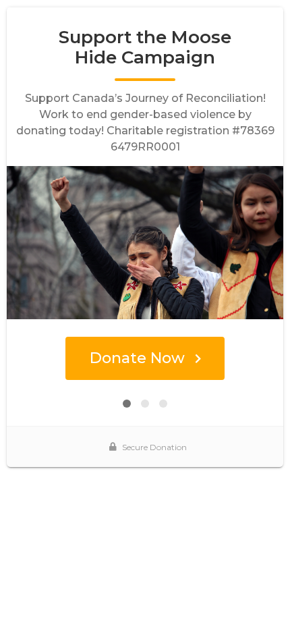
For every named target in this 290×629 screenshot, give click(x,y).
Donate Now (137, 358)
